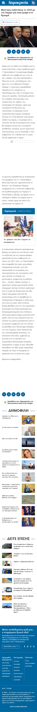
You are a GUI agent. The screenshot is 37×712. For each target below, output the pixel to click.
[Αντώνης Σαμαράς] (28, 488)
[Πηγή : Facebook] (28, 453)
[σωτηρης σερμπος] (28, 510)
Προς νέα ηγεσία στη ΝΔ (9, 438)
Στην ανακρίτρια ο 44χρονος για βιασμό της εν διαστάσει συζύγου (23, 546)
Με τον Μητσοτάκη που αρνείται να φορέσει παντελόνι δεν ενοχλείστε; (10, 475)
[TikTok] (31, 647)
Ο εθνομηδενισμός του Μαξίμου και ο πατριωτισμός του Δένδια (10, 520)
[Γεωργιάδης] (28, 420)
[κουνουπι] (7, 555)
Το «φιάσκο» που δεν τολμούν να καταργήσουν (17, 241)
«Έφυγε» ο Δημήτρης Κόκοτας (24, 561)
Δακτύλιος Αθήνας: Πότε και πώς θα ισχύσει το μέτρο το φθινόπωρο (23, 571)
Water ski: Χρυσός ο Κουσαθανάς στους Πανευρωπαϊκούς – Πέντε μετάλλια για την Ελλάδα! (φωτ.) (22, 608)
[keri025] (7, 597)
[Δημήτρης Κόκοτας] (7, 563)
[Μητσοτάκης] (28, 477)
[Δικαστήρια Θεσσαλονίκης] (7, 546)
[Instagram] (28, 647)
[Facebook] (9, 52)
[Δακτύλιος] (7, 571)
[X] (14, 52)
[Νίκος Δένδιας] (28, 522)
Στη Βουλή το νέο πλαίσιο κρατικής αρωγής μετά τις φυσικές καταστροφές (22, 581)
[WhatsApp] (23, 52)
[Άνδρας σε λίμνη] (28, 442)
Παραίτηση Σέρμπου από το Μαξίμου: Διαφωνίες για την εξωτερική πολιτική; (10, 508)
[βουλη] (7, 580)
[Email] (28, 52)
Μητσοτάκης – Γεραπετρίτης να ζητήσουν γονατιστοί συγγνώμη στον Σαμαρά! (11, 486)
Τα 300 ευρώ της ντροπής (10, 427)
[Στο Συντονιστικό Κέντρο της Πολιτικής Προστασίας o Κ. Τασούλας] (28, 431)
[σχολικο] (7, 590)
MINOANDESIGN (21, 707)
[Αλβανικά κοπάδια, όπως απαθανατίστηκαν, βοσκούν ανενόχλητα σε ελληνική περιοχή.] (28, 499)
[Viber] (18, 52)
